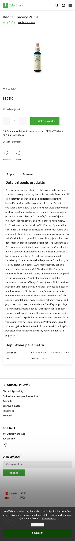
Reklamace (8, 411)
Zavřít (64, 164)
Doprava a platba (11, 406)
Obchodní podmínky (13, 391)
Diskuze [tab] (28, 174)
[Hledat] (57, 5)
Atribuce (7, 415)
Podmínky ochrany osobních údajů (20, 396)
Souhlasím (37, 533)
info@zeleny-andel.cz (14, 434)
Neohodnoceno (26, 22)
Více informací (49, 518)
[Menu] (70, 5)
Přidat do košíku (45, 121)
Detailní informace (12, 142)
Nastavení (37, 524)
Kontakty (7, 401)
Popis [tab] (10, 174)
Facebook (5, 444)
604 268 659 (9, 439)
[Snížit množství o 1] (6, 121)
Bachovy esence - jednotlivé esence (50, 352)
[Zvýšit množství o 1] (23, 121)
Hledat (14, 472)
